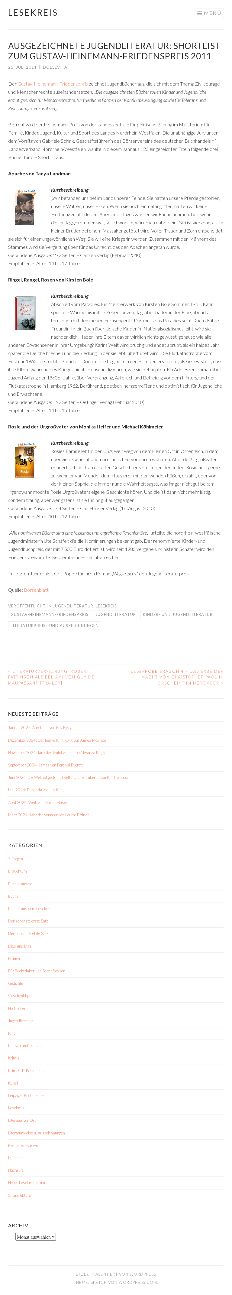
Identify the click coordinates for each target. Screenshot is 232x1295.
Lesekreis (33, 12)
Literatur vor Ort (22, 1120)
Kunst (13, 1083)
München (16, 1157)
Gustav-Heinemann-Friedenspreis (52, 83)
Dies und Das (19, 946)
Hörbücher (17, 1008)
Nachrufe (16, 1170)
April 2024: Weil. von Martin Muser (37, 802)
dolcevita (55, 67)
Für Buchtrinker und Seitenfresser (36, 970)
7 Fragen (15, 858)
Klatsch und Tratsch (25, 1045)
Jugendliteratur (73, 606)
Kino (11, 1033)
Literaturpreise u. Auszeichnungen (36, 1133)
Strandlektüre (19, 1195)
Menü (212, 13)
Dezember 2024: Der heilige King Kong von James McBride (57, 740)
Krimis (13, 1058)
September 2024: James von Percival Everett (45, 765)
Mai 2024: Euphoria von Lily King (35, 789)
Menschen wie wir (23, 1145)
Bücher (14, 896)
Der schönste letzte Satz (28, 933)
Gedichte (15, 983)
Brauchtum (17, 871)
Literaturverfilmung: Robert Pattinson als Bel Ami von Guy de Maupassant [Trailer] (51, 677)
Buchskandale (20, 883)
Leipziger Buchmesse (26, 1095)
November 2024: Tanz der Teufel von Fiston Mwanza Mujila (57, 752)
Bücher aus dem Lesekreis (30, 908)
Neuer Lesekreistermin (27, 1182)
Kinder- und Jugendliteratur (178, 614)
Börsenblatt (36, 590)
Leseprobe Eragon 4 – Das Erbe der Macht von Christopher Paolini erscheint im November (177, 677)
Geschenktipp (19, 995)
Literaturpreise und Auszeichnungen (55, 625)
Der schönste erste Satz (28, 921)
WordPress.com (138, 1282)
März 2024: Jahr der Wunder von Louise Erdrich (48, 814)
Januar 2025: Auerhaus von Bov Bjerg (40, 727)
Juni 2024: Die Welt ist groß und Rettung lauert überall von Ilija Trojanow (68, 777)
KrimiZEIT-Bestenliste (26, 1070)
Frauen (14, 958)
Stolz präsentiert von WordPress (116, 1274)
